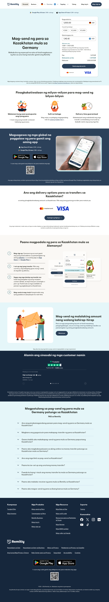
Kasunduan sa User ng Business (34, 548)
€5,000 (82, 30)
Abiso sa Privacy (53, 548)
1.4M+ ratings (43, 13)
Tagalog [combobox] (62, 4)
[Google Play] (21, 156)
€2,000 (73, 30)
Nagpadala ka (66, 19)
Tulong (74, 4)
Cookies (77, 553)
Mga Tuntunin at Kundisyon (63, 83)
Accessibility (68, 553)
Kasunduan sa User (13, 548)
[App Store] (40, 156)
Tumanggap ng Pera (39, 513)
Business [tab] (33, 4)
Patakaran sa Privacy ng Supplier (72, 548)
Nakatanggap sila (67, 35)
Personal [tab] (25, 4)
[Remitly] (13, 4)
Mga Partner (60, 524)
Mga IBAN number (62, 529)
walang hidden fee (57, 119)
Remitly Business (37, 518)
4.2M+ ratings (68, 13)
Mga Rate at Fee (61, 509)
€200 (65, 30)
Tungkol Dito (11, 509)
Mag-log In (84, 4)
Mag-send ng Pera (38, 509)
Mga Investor (11, 513)
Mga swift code (61, 513)
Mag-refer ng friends (63, 533)
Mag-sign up (96, 4)
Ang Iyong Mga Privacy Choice (18, 553)
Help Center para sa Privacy (41, 553)
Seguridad (57, 553)
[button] (43, 4)
